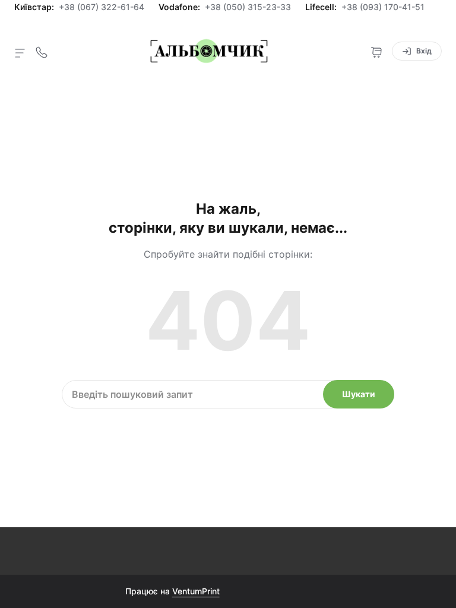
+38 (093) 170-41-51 (383, 7)
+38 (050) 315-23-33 (248, 7)
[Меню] (20, 52)
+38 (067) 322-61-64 (101, 7)
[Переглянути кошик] (376, 51)
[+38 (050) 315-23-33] (42, 51)
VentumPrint (196, 591)
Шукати (358, 394)
